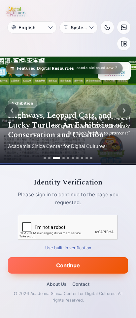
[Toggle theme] (107, 27)
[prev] (12, 110)
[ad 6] (73, 158)
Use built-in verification (68, 247)
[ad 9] (86, 158)
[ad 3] (56, 158)
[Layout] (124, 44)
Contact (80, 284)
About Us (56, 284)
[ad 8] (82, 158)
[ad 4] (63, 158)
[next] (124, 110)
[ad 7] (77, 158)
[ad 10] (91, 158)
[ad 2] (49, 158)
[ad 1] (45, 158)
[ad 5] (68, 158)
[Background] (124, 27)
